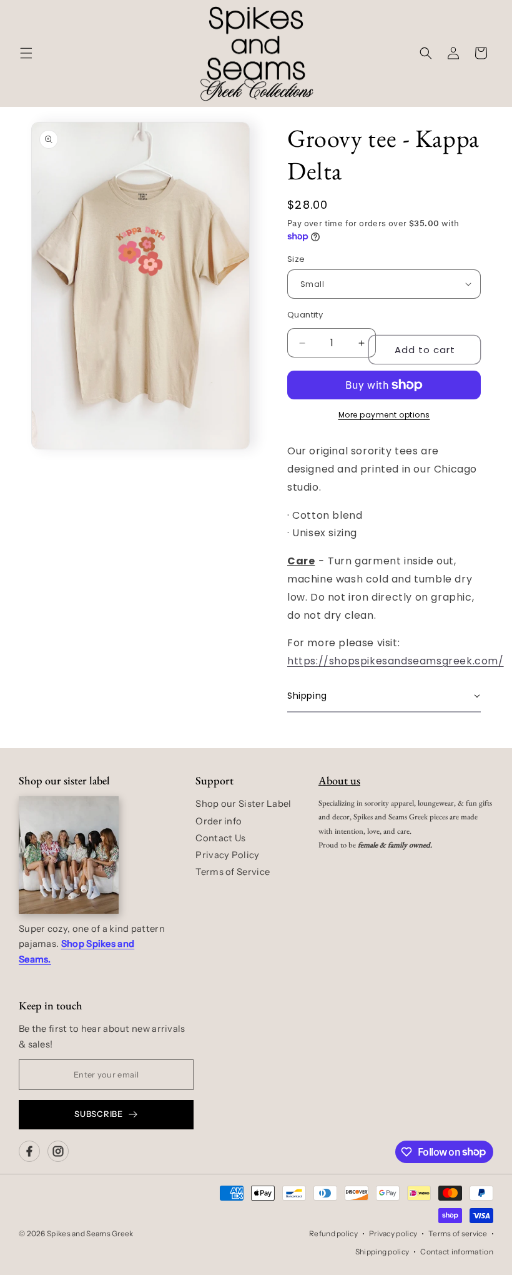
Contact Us (220, 838)
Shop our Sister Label (243, 803)
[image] (69, 855)
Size (296, 259)
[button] (26, 53)
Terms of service (457, 1233)
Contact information (456, 1251)
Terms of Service (232, 872)
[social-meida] (29, 1151)
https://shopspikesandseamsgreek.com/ (395, 661)
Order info (218, 821)
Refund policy (333, 1233)
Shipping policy (382, 1251)
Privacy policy (393, 1233)
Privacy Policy (227, 855)
